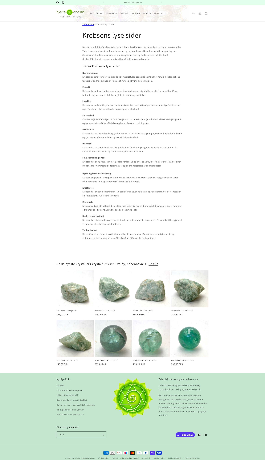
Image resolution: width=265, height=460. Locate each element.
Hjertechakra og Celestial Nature (83, 458)
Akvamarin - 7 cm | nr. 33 (143, 311)
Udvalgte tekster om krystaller (70, 410)
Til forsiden (88, 24)
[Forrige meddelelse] (103, 2)
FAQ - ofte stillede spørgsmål (69, 390)
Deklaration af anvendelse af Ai (70, 414)
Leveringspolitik (159, 458)
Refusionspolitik (103, 458)
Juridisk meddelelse (175, 458)
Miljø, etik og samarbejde (68, 395)
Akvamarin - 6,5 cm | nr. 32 (182, 311)
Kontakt (60, 385)
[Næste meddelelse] (162, 2)
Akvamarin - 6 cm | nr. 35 (67, 311)
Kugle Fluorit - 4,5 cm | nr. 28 (182, 360)
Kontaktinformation (192, 458)
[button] (111, 13)
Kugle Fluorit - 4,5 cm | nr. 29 (144, 360)
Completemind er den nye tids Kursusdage (76, 405)
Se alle (153, 264)
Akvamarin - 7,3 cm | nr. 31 (67, 360)
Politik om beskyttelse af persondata (125, 458)
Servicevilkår (146, 458)
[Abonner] (103, 435)
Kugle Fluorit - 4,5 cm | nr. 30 (106, 360)
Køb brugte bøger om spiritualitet (72, 400)
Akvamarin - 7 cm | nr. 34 (105, 311)
